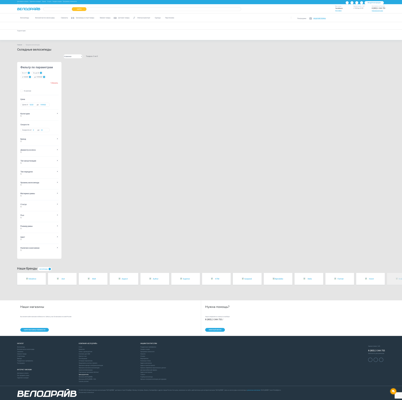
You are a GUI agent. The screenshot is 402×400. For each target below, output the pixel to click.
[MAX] (361, 2)
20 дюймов (131, 36)
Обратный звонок (215, 330)
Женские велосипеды (121, 25)
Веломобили (279, 25)
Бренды (19, 358)
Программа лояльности (70, 1)
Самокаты (20, 351)
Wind (226, 36)
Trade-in (142, 374)
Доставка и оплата (22, 1)
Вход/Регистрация (374, 2)
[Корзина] (382, 17)
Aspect (244, 36)
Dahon (55, 36)
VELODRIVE (273, 36)
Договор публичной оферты (148, 370)
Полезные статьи (145, 361)
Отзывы (142, 356)
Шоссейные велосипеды (177, 25)
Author (81, 36)
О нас (80, 347)
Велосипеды (21, 347)
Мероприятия (144, 358)
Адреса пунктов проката (147, 365)
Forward (37, 36)
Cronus (64, 36)
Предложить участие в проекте (88, 363)
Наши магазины (22, 4)
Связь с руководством (85, 351)
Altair (121, 36)
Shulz (46, 36)
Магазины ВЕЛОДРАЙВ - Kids (87, 379)
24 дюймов (143, 36)
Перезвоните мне (377, 11)
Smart (90, 36)
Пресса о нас (83, 356)
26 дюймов (154, 36)
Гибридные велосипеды (197, 25)
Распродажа (21, 363)
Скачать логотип (84, 381)
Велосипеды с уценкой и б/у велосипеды (300, 25)
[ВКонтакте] (347, 2)
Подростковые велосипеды (82, 25)
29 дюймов (178, 36)
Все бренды (43, 269)
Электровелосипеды (139, 25)
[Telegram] (356, 2)
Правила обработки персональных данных (153, 367)
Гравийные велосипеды (158, 25)
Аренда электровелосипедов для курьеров (153, 379)
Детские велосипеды (62, 25)
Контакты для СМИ (84, 354)
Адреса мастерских (146, 372)
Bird (106, 36)
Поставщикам (83, 358)
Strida (72, 36)
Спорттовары (21, 356)
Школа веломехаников (86, 370)
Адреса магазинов (146, 363)
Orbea (210, 36)
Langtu (235, 36)
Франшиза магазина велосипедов (89, 367)
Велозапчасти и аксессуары (25, 349)
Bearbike (262, 36)
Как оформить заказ (23, 375)
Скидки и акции (57, 1)
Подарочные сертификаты (25, 361)
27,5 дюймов (190, 36)
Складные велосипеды (26, 25)
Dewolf (201, 36)
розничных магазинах (253, 390)
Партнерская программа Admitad (89, 372)
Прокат (44, 1)
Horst (218, 36)
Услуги (49, 1)
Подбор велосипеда (146, 377)
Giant (113, 36)
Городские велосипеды (102, 25)
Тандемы (268, 25)
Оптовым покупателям (85, 361)
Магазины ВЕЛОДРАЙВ (86, 377)
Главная (19, 45)
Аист (28, 36)
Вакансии (82, 349)
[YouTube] (351, 2)
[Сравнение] (371, 17)
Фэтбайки (235, 25)
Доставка (338, 10)
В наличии (27, 91)
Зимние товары (21, 354)
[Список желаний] (376, 17)
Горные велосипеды (44, 25)
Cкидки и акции (145, 349)
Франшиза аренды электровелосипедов (91, 365)
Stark (98, 36)
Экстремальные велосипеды (218, 25)
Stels (20, 36)
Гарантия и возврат (35, 1)
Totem (253, 36)
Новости (142, 354)
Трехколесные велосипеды (251, 25)
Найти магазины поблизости (34, 330)
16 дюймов (166, 36)
